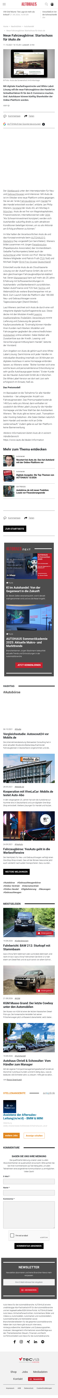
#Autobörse (11, 692)
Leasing (38, 314)
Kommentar (8, 1199)
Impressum (10, 1388)
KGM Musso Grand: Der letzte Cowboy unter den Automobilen (28, 1004)
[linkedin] (35, 1341)
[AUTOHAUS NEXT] (18, 549)
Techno (42, 288)
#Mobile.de (19, 787)
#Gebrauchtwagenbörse (29, 882)
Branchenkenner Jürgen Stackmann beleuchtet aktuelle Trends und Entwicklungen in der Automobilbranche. (25, 653)
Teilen (31, 116)
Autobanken (9, 335)
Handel (44, 201)
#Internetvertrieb (30, 886)
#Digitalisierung (28, 889)
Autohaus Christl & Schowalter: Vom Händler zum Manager (27, 1062)
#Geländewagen (21, 941)
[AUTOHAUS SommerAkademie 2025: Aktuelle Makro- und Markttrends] (29, 617)
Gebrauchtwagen (15, 194)
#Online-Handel (10, 889)
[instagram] (21, 1341)
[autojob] (49, 1093)
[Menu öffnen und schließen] (5, 4)
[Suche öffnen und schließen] (46, 4)
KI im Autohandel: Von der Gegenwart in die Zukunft (23, 589)
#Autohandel (20, 1056)
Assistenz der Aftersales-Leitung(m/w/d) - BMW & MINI (23, 1116)
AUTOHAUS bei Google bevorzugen (24, 124)
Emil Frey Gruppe (28, 261)
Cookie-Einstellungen (44, 1388)
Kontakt (18, 1379)
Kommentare (14, 116)
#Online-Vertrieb (11, 886)
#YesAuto (19, 844)
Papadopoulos (39, 244)
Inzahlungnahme (11, 317)
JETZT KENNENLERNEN (29, 665)
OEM (47, 214)
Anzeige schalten (34, 1135)
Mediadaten (40, 1371)
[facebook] (15, 1342)
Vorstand (16, 208)
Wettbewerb (13, 190)
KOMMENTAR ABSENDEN (29, 1246)
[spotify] (42, 1341)
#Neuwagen (44, 889)
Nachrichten (16, 26)
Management (20, 277)
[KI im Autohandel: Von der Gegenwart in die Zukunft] (29, 566)
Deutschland (44, 261)
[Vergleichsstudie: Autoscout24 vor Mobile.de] (29, 710)
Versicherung (38, 317)
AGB (19, 1388)
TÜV (43, 258)
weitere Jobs (11, 1135)
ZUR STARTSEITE (14, 528)
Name (5, 1188)
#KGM (17, 998)
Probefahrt (26, 317)
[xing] (28, 1341)
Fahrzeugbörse (27, 201)
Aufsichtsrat (9, 255)
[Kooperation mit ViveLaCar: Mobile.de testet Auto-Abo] (29, 768)
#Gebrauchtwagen (12, 892)
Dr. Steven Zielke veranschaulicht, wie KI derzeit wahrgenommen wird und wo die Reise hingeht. (25, 597)
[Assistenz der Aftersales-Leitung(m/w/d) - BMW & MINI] (9, 1106)
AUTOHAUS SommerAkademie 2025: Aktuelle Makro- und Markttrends (26, 642)
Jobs (25, 1371)
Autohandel (29, 26)
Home (5, 26)
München (8, 211)
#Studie (18, 729)
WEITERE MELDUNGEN (16, 871)
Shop (14, 1371)
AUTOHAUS (37, 237)
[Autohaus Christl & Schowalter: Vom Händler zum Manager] (29, 1037)
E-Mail (6, 1176)
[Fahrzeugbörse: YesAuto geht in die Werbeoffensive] (29, 826)
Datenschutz (28, 1388)
